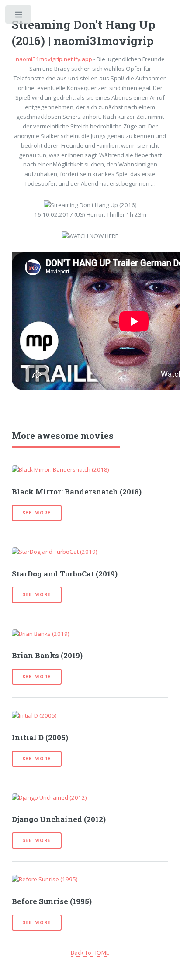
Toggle (19, 16)
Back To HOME (90, 952)
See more (36, 513)
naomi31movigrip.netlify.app (54, 59)
